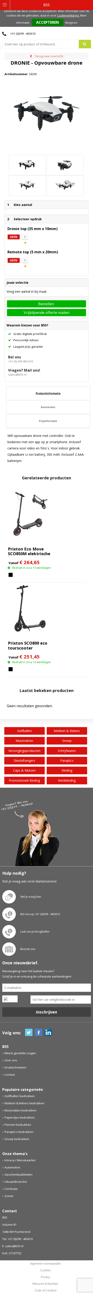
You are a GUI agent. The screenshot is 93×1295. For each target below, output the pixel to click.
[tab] (48, 393)
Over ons (11, 1060)
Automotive (12, 1167)
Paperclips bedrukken (20, 1117)
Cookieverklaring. (68, 15)
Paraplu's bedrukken (19, 1132)
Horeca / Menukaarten (20, 1160)
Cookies (45, 1270)
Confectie (11, 1189)
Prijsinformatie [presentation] (48, 421)
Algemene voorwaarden (45, 1263)
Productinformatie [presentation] (48, 393)
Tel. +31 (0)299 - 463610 (17, 1239)
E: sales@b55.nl (12, 1246)
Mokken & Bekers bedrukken (24, 1103)
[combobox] (42, 44)
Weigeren (71, 23)
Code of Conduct (45, 1290)
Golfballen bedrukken (20, 1096)
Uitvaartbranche (16, 1182)
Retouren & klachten (45, 1283)
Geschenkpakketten (19, 1174)
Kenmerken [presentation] (48, 407)
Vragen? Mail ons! (24, 370)
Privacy (45, 1277)
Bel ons (14, 357)
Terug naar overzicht (49, 56)
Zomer (9, 1196)
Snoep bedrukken (17, 1139)
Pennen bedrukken (18, 1125)
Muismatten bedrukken (21, 1110)
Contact (10, 1075)
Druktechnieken (15, 1067)
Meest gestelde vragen (20, 1053)
